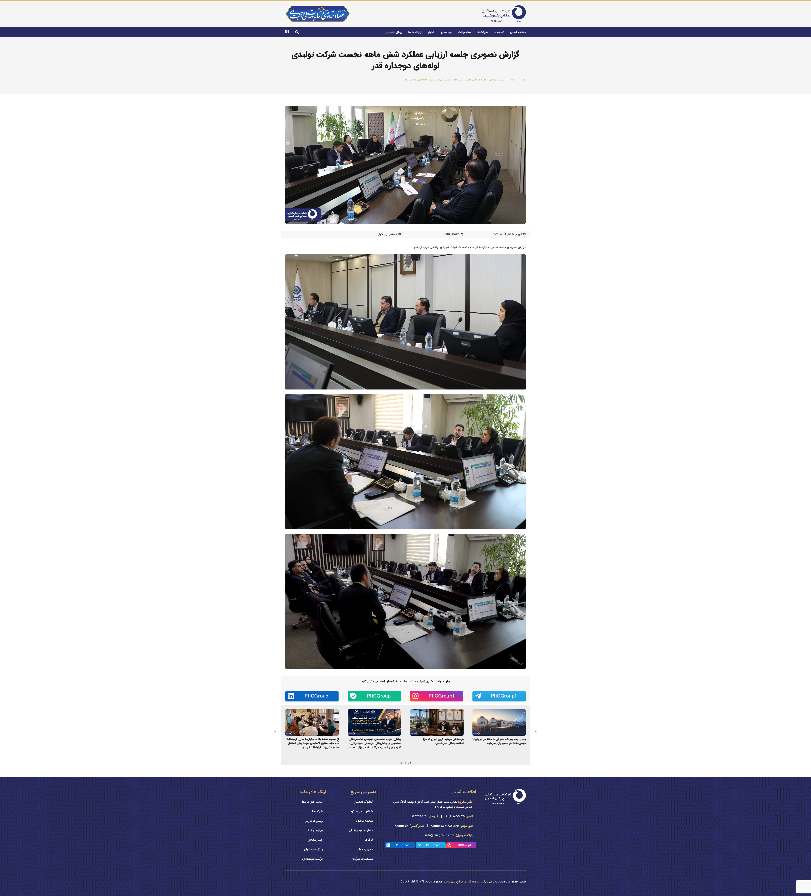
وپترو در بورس (314, 820)
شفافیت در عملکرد (361, 811)
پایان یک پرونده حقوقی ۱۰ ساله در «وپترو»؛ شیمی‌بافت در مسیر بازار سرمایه (499, 741)
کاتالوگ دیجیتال (363, 801)
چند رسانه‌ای (315, 839)
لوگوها (369, 839)
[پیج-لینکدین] (312, 696)
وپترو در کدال (314, 830)
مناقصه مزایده (364, 820)
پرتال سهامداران (313, 849)
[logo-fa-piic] (504, 13)
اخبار (381, 234)
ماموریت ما (366, 849)
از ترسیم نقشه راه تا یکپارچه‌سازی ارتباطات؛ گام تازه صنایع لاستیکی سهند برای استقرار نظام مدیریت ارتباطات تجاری (312, 743)
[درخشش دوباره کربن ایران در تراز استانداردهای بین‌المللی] (437, 711)
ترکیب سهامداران (312, 859)
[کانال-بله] (374, 696)
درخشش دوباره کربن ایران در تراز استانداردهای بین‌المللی (443, 741)
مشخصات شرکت (362, 859)
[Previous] (535, 731)
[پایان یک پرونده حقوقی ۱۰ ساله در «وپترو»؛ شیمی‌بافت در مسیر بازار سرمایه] (499, 711)
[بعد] (275, 731)
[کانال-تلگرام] (499, 696)
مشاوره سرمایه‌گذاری (360, 830)
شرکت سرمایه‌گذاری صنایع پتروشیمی (465, 881)
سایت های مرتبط (312, 801)
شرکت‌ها (317, 811)
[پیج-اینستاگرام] (437, 696)
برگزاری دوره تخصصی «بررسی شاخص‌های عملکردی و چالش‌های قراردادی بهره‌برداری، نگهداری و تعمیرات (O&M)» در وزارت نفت (375, 743)
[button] (297, 32)
